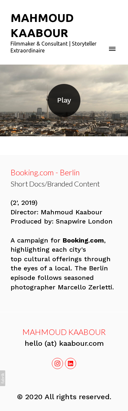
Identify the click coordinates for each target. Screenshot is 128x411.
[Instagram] (57, 363)
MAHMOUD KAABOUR (64, 332)
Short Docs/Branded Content (55, 183)
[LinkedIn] (70, 363)
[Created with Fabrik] (2, 378)
